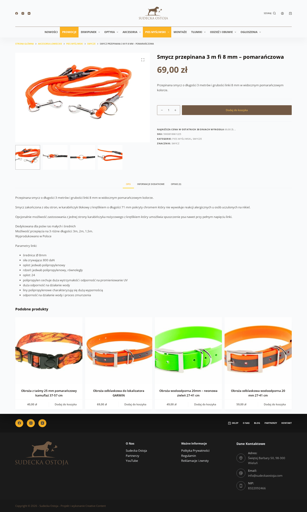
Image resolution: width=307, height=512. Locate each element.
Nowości (51, 32)
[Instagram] (22, 13)
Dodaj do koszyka (237, 110)
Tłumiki (196, 32)
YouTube (132, 461)
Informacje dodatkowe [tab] (151, 184)
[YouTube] (29, 13)
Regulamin (188, 456)
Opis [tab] (128, 184)
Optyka (109, 32)
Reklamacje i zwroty (195, 461)
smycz (175, 143)
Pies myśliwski (155, 32)
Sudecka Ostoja (136, 450)
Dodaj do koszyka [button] (66, 404)
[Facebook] (16, 13)
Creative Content (95, 506)
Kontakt (286, 423)
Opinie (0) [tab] (176, 184)
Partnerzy (271, 423)
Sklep (235, 423)
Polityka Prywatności (195, 450)
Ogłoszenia (249, 32)
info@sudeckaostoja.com (265, 475)
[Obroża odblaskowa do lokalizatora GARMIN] (118, 350)
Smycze (197, 138)
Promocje (69, 32)
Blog (257, 423)
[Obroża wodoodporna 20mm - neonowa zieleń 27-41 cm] (188, 350)
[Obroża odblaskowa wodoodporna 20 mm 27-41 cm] (258, 350)
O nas (246, 423)
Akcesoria (130, 32)
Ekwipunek (88, 32)
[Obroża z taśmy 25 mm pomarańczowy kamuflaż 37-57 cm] (48, 350)
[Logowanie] (282, 13)
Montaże (180, 32)
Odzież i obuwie (221, 32)
